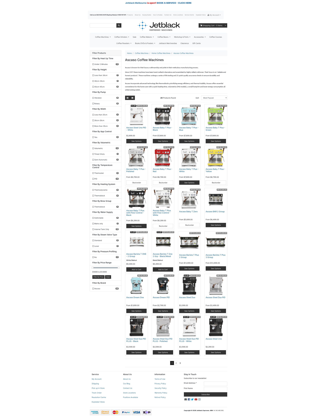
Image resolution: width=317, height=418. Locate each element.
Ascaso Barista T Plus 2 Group (189, 256)
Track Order (97, 393)
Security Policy (161, 388)
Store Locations (178, 15)
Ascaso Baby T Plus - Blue (188, 128)
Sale (134, 37)
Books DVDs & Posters (144, 43)
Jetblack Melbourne (136, 3)
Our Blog (126, 383)
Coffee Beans (163, 37)
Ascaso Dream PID (161, 297)
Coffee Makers (146, 37)
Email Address (190, 383)
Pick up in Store (98, 388)
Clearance (185, 43)
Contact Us (167, 15)
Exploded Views (201, 15)
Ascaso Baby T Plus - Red (162, 170)
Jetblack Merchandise (168, 43)
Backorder (136, 183)
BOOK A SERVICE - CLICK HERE (174, 3)
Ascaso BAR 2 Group (215, 211)
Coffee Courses (215, 37)
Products (130, 15)
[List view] (132, 98)
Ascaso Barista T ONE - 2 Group (136, 255)
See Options (136, 141)
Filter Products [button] (99, 53)
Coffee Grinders (121, 37)
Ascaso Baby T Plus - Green (215, 128)
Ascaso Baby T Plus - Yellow (215, 170)
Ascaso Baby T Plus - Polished (136, 170)
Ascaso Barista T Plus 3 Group (215, 256)
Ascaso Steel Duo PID (215, 297)
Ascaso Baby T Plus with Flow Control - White (162, 212)
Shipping (95, 383)
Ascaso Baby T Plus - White (188, 170)
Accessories (199, 37)
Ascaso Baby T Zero (188, 211)
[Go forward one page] (180, 363)
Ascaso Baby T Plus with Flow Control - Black (135, 212)
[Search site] (118, 25)
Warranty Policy (161, 393)
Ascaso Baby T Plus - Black (162, 128)
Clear (108, 277)
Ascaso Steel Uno (214, 339)
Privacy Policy (160, 383)
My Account (96, 379)
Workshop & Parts (181, 37)
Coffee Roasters (123, 43)
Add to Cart (136, 269)
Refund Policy (160, 397)
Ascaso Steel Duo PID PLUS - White (189, 340)
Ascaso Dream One (135, 297)
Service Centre (189, 15)
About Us (137, 15)
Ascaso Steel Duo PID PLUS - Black (136, 340)
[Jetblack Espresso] (158, 25)
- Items (212, 25)
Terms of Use (160, 379)
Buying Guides (146, 15)
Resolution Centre (99, 397)
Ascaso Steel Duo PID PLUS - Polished (162, 340)
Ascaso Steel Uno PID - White (136, 128)
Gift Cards (196, 43)
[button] (214, 15)
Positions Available (130, 397)
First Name (188, 388)
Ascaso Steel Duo (187, 297)
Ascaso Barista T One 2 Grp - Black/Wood (162, 255)
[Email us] (185, 399)
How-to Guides (157, 15)
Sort (197, 98)
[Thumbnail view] (127, 98)
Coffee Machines (102, 37)
